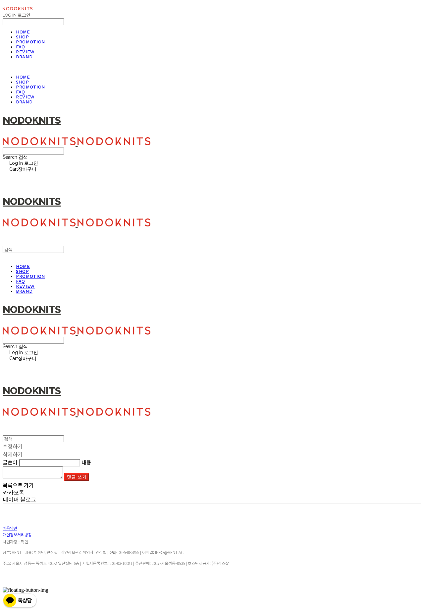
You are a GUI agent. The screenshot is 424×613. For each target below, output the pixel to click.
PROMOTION (30, 41)
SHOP (22, 36)
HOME (23, 32)
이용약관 (10, 528)
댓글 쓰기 (76, 476)
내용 (86, 462)
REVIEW (25, 51)
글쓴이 (10, 462)
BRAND (24, 56)
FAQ (20, 46)
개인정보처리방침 (17, 534)
